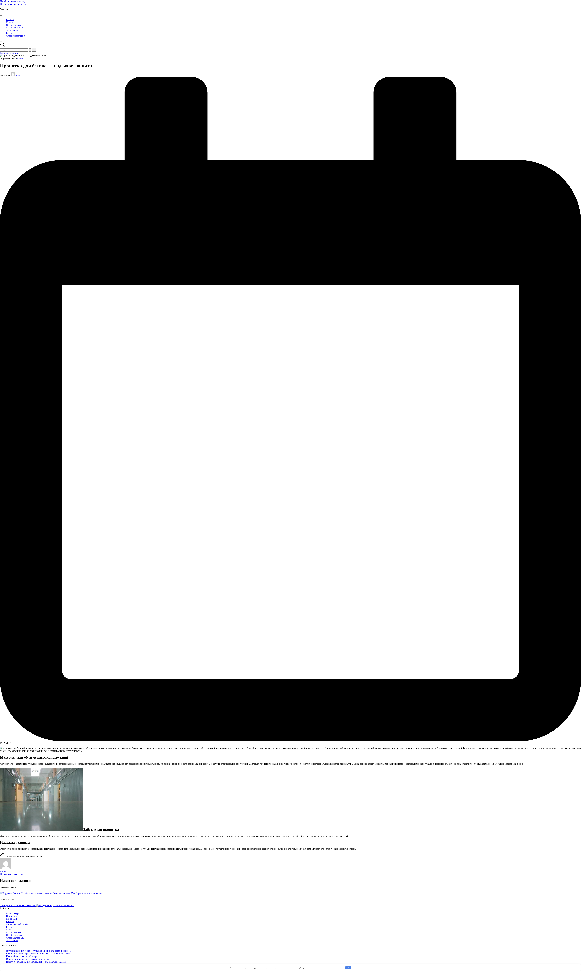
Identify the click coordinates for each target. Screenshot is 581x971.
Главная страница (9, 53)
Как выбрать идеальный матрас (22, 956)
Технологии (12, 940)
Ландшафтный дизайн (17, 924)
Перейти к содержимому (13, 1)
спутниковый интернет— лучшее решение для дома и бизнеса (38, 951)
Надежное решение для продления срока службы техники (36, 961)
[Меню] (1, 15)
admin (3, 871)
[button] (30, 50)
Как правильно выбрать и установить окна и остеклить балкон (38, 953)
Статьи (20, 58)
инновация (11, 918)
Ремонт (10, 927)
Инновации (12, 916)
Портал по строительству (13, 4)
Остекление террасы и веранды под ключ (27, 959)
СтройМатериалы (15, 937)
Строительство (13, 932)
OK (348, 967)
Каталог (10, 921)
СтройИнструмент (15, 935)
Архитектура (13, 913)
